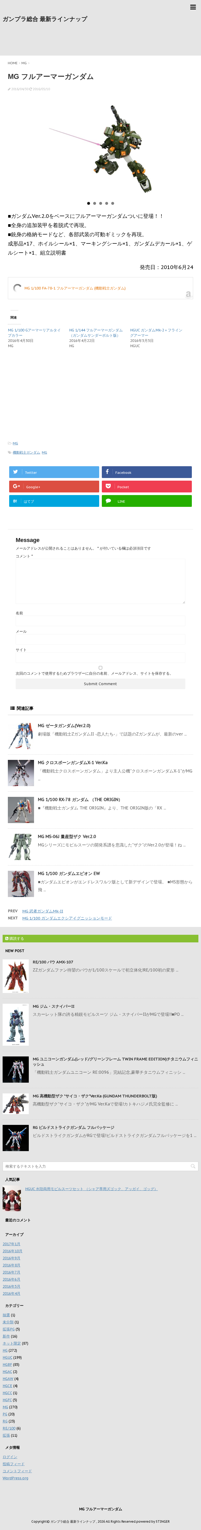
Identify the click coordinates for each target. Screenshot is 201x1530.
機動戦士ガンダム (26, 452)
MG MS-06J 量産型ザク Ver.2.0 (67, 836)
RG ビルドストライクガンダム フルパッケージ (73, 1127)
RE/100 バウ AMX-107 (53, 961)
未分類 (8, 1322)
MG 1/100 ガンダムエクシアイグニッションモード (67, 918)
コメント (24, 556)
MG (15, 443)
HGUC (7, 1357)
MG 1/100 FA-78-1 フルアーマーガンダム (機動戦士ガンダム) (75, 288)
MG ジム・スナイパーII (53, 1006)
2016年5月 (11, 1286)
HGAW (8, 1378)
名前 (19, 613)
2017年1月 (11, 1244)
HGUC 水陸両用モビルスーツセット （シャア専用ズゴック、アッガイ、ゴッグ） (91, 1189)
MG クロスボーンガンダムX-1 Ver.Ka (73, 762)
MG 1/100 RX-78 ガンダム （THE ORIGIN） (80, 799)
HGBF (7, 1364)
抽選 (6, 1315)
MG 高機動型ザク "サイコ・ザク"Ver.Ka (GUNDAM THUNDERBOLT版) (95, 1095)
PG (5, 1414)
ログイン (10, 1456)
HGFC (7, 1400)
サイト (21, 649)
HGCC (7, 1393)
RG (5, 1421)
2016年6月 (11, 1279)
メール (21, 631)
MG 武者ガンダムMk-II (42, 911)
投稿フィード (14, 1464)
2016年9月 (11, 1258)
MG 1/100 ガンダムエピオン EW (69, 873)
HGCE (7, 1385)
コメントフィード (17, 1471)
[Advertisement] (100, 41)
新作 (6, 1336)
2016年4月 (11, 1293)
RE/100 (9, 1428)
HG (5, 1350)
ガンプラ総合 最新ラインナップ (45, 19)
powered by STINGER (153, 1521)
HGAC (7, 1371)
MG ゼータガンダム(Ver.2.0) (64, 725)
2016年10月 (13, 1251)
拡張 (6, 1435)
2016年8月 (11, 1265)
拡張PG (9, 1329)
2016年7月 (11, 1272)
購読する (16, 938)
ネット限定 (12, 1343)
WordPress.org (15, 1478)
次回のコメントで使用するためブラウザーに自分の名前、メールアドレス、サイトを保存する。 (94, 673)
